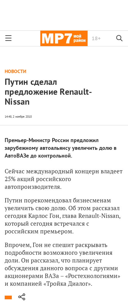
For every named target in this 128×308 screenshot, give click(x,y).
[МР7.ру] (64, 38)
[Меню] (8, 38)
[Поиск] (119, 38)
